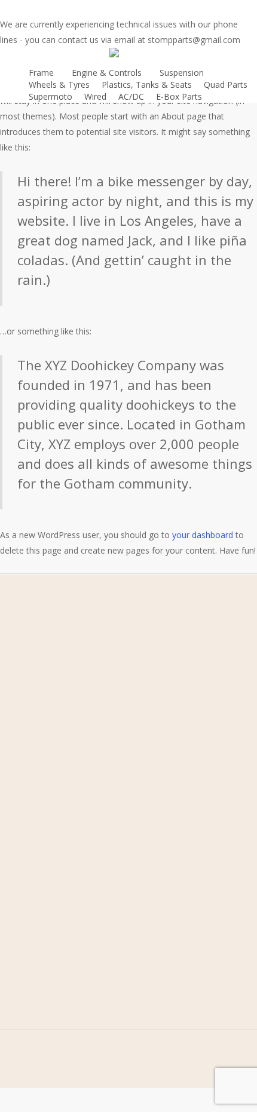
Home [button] (112, 657)
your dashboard (202, 534)
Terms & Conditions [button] (112, 762)
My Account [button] (112, 732)
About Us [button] (112, 676)
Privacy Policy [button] (111, 781)
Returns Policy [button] (111, 799)
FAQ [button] (111, 713)
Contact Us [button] (111, 695)
